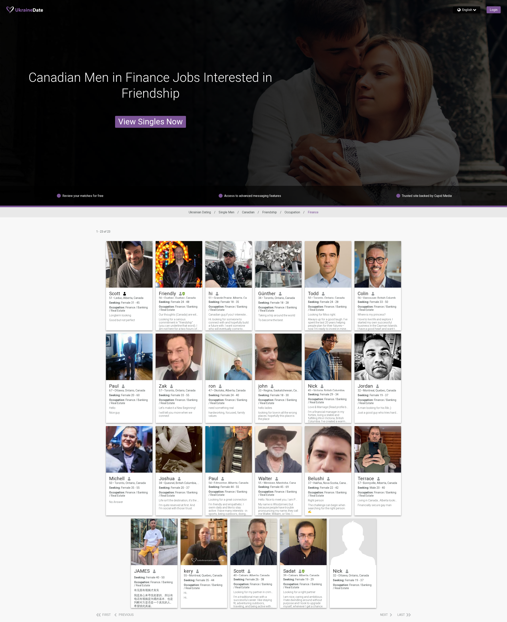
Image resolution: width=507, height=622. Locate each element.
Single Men (226, 212)
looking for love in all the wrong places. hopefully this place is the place (277, 416)
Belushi (316, 478)
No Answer (116, 502)
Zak (163, 386)
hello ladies (265, 407)
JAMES (142, 571)
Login (493, 10)
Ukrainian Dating (200, 212)
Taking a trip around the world (276, 315)
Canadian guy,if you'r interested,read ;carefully (229, 314)
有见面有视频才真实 (146, 590)
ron (212, 386)
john (263, 386)
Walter (265, 478)
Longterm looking (120, 315)
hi (211, 293)
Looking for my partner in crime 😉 (253, 592)
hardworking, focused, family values (227, 414)
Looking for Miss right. (322, 314)
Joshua (167, 478)
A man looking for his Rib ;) (374, 407)
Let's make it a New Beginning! (177, 407)
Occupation (292, 212)
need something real (221, 407)
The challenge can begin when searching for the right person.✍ (326, 508)
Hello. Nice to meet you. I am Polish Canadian (278, 499)
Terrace (366, 478)
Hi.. (186, 592)
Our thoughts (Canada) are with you (179, 314)
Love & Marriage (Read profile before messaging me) (328, 407)
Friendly (167, 293)
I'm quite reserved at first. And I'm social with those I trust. (177, 507)
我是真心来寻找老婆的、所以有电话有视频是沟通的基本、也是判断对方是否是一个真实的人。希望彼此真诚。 (153, 601)
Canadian (248, 212)
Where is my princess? (372, 314)
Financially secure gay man (375, 505)
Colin (363, 293)
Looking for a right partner (299, 592)
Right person (316, 500)
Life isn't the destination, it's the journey (179, 500)
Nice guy (114, 412)
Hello (112, 407)
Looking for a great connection (228, 499)
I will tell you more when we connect (175, 414)
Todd (313, 293)
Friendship (269, 212)
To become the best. (270, 320)
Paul (114, 386)
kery (188, 571)
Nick (312, 386)
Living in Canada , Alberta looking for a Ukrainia (378, 500)
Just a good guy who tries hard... (378, 412)
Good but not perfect (122, 320)
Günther (267, 293)
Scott (114, 293)
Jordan (365, 386)
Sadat (289, 571)
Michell (117, 478)
